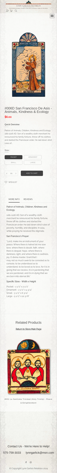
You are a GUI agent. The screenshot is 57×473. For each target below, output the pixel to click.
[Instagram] (31, 462)
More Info (14, 199)
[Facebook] (26, 462)
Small (13, 162)
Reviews (28, 199)
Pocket (13, 157)
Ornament (32, 157)
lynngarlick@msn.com (40, 452)
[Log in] (5, 10)
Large (32, 162)
